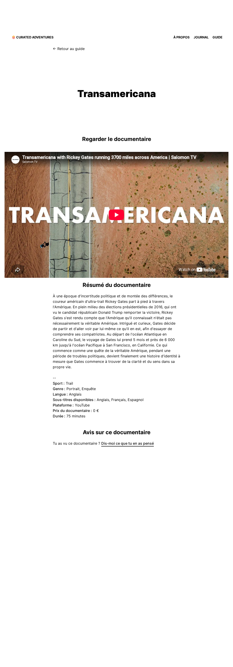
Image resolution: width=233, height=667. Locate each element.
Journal (201, 37)
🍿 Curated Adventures (32, 37)
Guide (218, 37)
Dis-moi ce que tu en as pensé (127, 443)
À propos (181, 37)
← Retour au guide (69, 48)
